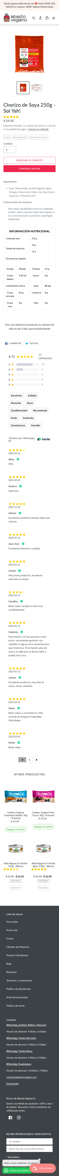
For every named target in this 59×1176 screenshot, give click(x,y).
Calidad (32, 395)
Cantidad (7, 143)
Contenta (28, 417)
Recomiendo (40, 410)
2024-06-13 (14, 626)
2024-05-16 (14, 537)
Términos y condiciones (19, 980)
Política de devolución (18, 988)
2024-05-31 (14, 564)
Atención (16, 402)
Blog (8, 963)
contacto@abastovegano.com (21, 1077)
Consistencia (18, 425)
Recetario (11, 971)
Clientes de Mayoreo (17, 946)
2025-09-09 (14, 480)
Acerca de (11, 929)
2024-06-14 (14, 595)
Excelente (16, 395)
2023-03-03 (14, 736)
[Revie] (44, 439)
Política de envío (15, 1005)
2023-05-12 (14, 671)
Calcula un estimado (38, 129)
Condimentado (19, 410)
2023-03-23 (14, 702)
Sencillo (35, 425)
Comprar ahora (29, 168)
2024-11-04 (14, 507)
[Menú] (53, 17)
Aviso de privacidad (17, 997)
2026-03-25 (14, 453)
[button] (11, 116)
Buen (30, 402)
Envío (14, 417)
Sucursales (12, 921)
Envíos (10, 938)
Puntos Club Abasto (17, 955)
